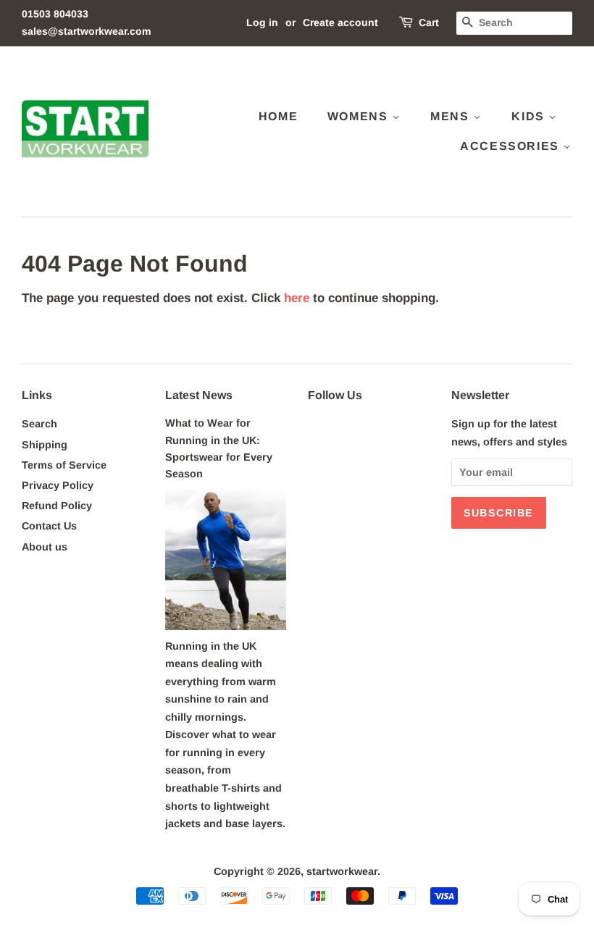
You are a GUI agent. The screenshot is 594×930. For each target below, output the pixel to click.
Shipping (44, 445)
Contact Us (49, 526)
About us (44, 547)
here (296, 298)
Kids (529, 116)
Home (278, 116)
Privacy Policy (57, 485)
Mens (451, 116)
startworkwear (341, 871)
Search (39, 424)
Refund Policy (57, 505)
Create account (340, 22)
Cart (429, 22)
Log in (262, 22)
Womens (359, 116)
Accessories (511, 146)
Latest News (199, 395)
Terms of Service (64, 465)
